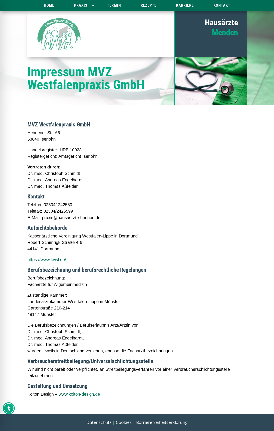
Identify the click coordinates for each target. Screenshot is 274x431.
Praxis (80, 5)
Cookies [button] (124, 422)
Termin (114, 5)
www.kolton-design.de (79, 394)
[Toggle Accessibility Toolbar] (8, 408)
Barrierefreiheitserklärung (162, 422)
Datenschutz (98, 422)
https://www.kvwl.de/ (46, 259)
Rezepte (148, 5)
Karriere (185, 5)
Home (49, 5)
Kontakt (221, 5)
